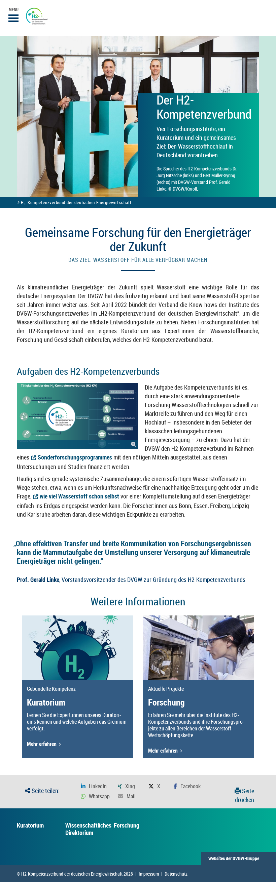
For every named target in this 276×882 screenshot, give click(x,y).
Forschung (126, 825)
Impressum (149, 874)
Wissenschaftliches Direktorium (88, 829)
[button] (94, 786)
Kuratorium (30, 825)
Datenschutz (176, 874)
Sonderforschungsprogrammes (75, 457)
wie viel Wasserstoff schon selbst (79, 496)
